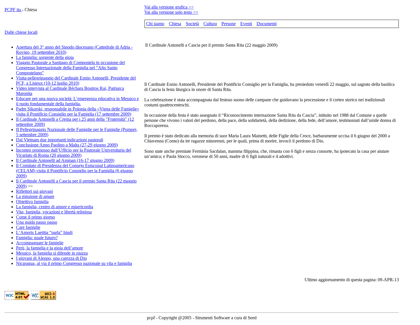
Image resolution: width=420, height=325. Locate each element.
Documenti (267, 23)
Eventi (246, 23)
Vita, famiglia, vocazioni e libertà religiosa (54, 211)
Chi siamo (155, 23)
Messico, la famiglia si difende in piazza (52, 253)
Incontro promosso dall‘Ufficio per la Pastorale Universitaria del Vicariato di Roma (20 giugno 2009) (73, 153)
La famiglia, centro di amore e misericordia (54, 206)
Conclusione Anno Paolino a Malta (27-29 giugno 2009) (67, 144)
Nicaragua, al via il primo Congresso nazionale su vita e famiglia (74, 263)
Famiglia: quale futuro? (37, 237)
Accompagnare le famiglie (39, 242)
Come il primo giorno (35, 217)
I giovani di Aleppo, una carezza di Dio (51, 258)
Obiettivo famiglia (32, 201)
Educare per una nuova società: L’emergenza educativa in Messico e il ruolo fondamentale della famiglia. (77, 101)
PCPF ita (13, 9)
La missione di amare (35, 196)
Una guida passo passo (36, 222)
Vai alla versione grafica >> (169, 7)
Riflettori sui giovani (34, 191)
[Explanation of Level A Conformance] (43, 298)
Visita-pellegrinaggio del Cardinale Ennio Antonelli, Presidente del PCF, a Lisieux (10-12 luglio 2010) (76, 81)
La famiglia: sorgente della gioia (45, 57)
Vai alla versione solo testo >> (171, 12)
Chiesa (175, 23)
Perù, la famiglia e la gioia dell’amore (49, 247)
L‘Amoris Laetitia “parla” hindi (44, 232)
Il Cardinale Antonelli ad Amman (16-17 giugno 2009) (65, 160)
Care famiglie (28, 227)
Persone (228, 23)
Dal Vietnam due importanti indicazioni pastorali (59, 139)
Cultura (210, 23)
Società (192, 23)
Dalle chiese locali (21, 32)
